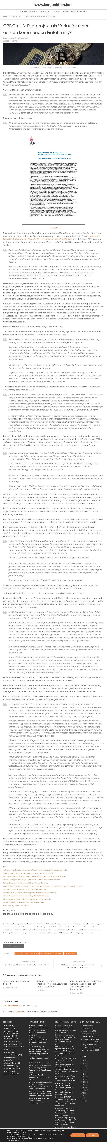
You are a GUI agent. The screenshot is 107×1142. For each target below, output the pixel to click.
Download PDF (53, 228)
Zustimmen (78, 1135)
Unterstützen (14, 946)
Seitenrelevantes (11, 1055)
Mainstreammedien (11, 16)
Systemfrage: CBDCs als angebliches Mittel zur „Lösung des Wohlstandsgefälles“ (52, 984)
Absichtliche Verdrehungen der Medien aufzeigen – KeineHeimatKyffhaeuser (66, 1085)
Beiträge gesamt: (87, 1045)
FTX (26, 953)
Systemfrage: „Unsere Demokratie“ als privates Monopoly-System (65, 1078)
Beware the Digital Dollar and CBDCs (16, 906)
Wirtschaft (50, 16)
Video (7, 1060)
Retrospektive (10, 1052)
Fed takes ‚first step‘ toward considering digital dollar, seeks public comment (29, 893)
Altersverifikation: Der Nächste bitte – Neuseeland (39, 1027)
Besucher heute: (87, 1031)
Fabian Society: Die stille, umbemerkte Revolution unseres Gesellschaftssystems (66, 1038)
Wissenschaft (10, 1068)
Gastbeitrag (10, 1039)
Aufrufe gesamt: (87, 1039)
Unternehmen (10, 1058)
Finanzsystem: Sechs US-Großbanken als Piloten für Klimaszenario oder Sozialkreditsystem (34, 877)
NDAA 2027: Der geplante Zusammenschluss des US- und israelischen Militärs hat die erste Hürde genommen (65, 1101)
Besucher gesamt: (88, 1042)
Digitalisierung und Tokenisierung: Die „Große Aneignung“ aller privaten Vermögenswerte (66, 1111)
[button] (4, 914)
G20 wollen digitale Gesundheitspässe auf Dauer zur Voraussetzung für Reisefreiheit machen (35, 870)
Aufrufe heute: (86, 1028)
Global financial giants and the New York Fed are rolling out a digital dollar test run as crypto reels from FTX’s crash (43, 886)
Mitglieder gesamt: (88, 1050)
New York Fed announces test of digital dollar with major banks (25, 889)
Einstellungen (16, 1136)
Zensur (7, 1071)
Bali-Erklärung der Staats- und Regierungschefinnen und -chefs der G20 (28, 873)
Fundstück (9, 1036)
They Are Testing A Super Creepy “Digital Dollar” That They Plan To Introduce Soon (31, 880)
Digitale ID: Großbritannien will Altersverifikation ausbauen (40, 1064)
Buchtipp (8, 1028)
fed (22, 953)
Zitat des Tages (11, 1074)
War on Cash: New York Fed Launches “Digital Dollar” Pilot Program (26, 896)
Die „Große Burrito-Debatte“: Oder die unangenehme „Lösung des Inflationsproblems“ (65, 1029)
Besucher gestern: (88, 1036)
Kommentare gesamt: (89, 1047)
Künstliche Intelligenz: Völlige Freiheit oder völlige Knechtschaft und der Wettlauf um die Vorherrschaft (40, 1085)
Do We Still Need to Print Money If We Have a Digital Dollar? (23, 902)
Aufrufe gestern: (87, 1034)
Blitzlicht (8, 1026)
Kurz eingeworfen (11, 1044)
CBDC (17, 953)
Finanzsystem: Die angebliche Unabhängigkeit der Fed (39, 1077)
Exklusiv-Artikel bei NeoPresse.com (11, 1032)
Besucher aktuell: (87, 1026)
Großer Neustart (34, 953)
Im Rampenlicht (11, 1041)
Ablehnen (92, 1135)
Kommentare (13, 1006)
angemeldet (18, 1011)
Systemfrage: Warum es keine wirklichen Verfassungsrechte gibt (39, 1100)
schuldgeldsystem (70, 953)
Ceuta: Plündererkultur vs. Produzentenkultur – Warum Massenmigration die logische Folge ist (66, 1070)
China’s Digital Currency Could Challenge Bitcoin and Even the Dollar (27, 899)
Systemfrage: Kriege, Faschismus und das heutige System (40, 1070)
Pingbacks (30, 1006)
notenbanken (58, 953)
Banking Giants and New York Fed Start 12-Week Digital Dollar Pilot (25, 883)
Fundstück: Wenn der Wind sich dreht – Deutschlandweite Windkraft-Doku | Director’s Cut (40, 1093)
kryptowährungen (46, 953)
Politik (25, 16)
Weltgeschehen (37, 16)
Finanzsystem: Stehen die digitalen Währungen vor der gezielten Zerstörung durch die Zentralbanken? (85, 985)
